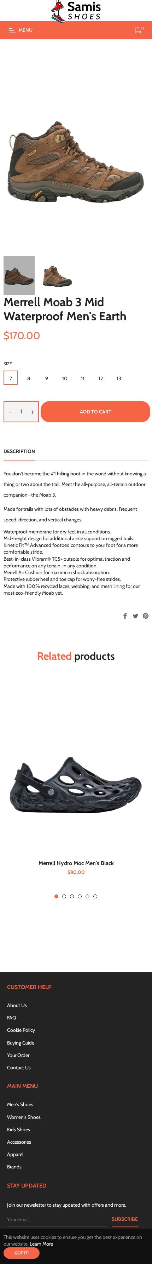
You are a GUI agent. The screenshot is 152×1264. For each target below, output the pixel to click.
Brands (14, 1166)
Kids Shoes (18, 1129)
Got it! (21, 1253)
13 (119, 378)
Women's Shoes (24, 1117)
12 (101, 378)
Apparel (15, 1154)
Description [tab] (19, 451)
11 (82, 378)
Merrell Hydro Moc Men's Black (76, 863)
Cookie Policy (21, 1030)
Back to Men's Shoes (80, 941)
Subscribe (125, 1219)
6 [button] (95, 896)
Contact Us (19, 1067)
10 (65, 378)
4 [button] (80, 896)
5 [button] (87, 896)
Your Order (18, 1055)
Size (8, 363)
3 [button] (72, 896)
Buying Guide (20, 1043)
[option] (76, 789)
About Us (17, 1005)
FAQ (11, 1017)
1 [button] (56, 896)
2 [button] (64, 896)
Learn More (41, 1244)
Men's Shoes (20, 1104)
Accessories (19, 1142)
